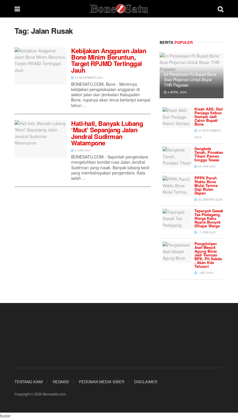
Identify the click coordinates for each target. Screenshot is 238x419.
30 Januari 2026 (210, 199)
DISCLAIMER (145, 381)
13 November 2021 (89, 78)
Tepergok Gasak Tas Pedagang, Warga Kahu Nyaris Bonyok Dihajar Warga (208, 218)
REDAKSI (61, 381)
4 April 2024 (177, 92)
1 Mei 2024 (205, 273)
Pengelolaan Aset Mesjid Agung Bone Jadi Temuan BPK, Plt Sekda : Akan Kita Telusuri (208, 255)
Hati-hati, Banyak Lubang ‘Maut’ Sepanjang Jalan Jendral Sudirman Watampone (107, 133)
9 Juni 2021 (82, 150)
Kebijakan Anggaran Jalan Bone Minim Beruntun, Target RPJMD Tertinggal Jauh (108, 60)
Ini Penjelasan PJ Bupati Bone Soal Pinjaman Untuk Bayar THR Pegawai (190, 79)
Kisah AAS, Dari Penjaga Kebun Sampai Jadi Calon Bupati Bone (208, 116)
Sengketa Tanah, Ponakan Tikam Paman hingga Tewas (208, 154)
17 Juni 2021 (207, 232)
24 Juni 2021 (207, 166)
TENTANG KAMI (29, 381)
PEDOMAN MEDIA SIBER (101, 381)
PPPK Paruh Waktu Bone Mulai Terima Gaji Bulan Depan (206, 185)
